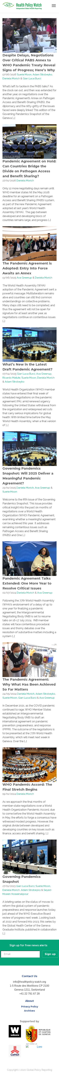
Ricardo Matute (11, 377)
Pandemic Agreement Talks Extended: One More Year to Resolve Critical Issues (26, 583)
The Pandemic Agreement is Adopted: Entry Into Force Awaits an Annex (27, 268)
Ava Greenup (24, 277)
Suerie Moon (24, 74)
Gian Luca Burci (32, 78)
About (29, 1000)
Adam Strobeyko (42, 74)
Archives (29, 1010)
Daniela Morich (11, 78)
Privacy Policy (29, 1006)
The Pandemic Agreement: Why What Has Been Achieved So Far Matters (29, 684)
